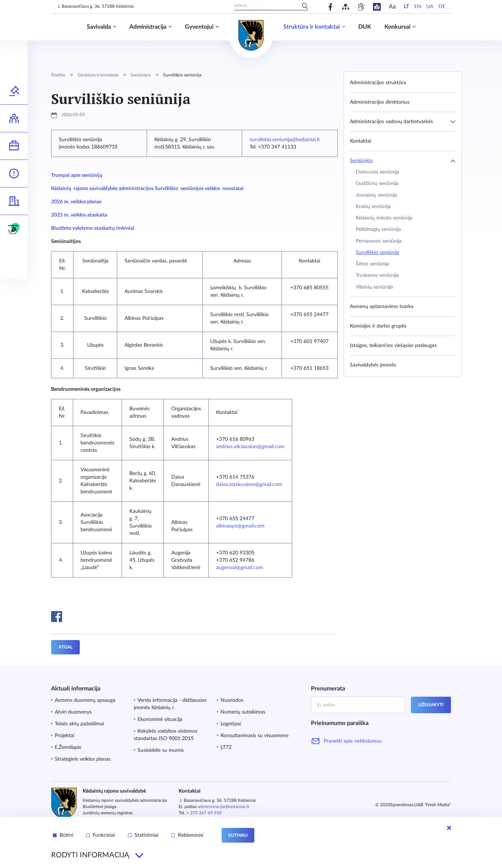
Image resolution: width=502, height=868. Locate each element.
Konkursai (397, 27)
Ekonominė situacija (159, 719)
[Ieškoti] (305, 6)
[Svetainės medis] (345, 6)
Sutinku (238, 835)
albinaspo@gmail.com (240, 526)
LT (406, 6)
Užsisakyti (431, 705)
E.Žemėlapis (68, 747)
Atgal (65, 647)
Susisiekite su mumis (160, 750)
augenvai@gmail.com (239, 567)
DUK (364, 27)
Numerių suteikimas (242, 712)
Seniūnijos (140, 75)
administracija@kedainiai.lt (223, 806)
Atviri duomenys (73, 712)
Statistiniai (146, 835)
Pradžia (58, 75)
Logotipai (230, 723)
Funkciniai (104, 835)
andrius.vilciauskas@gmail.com (250, 446)
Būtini (66, 835)
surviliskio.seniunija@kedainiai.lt (285, 139)
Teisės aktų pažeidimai (79, 723)
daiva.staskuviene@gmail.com (249, 484)
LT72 (226, 747)
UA (429, 6)
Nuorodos (231, 700)
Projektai (64, 735)
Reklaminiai (190, 835)
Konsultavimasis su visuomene (254, 735)
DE (441, 6)
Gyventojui (199, 27)
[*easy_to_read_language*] (377, 7)
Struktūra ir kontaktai (311, 27)
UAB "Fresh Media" (432, 805)
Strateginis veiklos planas (83, 759)
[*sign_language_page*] (361, 7)
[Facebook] (330, 6)
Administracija (147, 27)
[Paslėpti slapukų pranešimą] (449, 827)
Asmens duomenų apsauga (85, 700)
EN (417, 6)
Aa (392, 7)
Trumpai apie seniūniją (76, 175)
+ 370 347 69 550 (204, 813)
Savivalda (99, 27)
